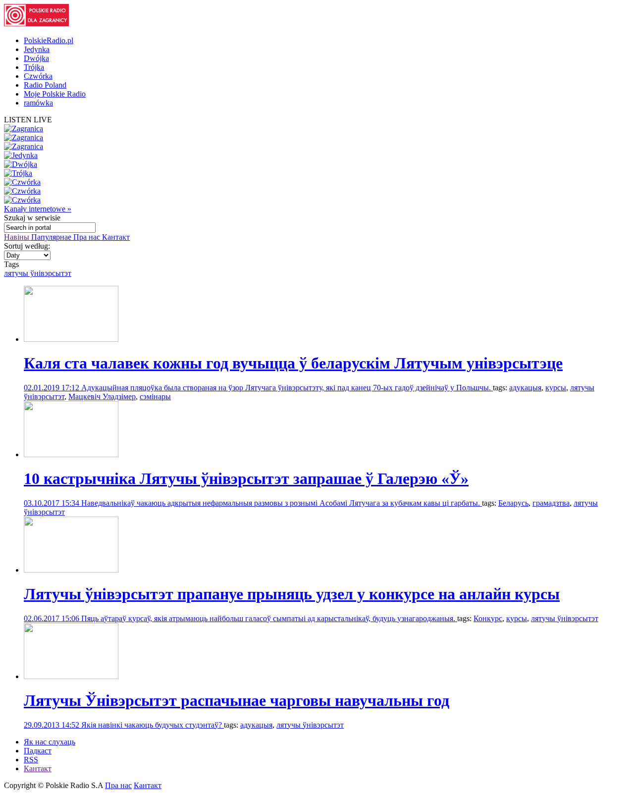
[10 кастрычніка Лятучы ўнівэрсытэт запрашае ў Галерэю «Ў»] (71, 454)
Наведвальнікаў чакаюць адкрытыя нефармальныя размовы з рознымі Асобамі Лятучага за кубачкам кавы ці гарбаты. (281, 503)
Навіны (17, 237)
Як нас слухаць (49, 742)
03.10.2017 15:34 (52, 503)
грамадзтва (551, 503)
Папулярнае (52, 237)
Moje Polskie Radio (55, 94)
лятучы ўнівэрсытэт (37, 273)
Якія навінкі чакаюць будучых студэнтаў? (152, 725)
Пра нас (87, 237)
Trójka (34, 67)
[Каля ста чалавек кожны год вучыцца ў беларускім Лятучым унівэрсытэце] (71, 339)
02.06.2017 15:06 (52, 618)
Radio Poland (45, 85)
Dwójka (36, 58)
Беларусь (513, 503)
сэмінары (155, 396)
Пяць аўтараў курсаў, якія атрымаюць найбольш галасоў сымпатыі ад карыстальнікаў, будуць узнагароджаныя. (269, 618)
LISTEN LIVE (28, 119)
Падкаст (38, 750)
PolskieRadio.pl (48, 40)
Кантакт (116, 237)
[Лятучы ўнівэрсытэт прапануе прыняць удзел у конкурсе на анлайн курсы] (71, 570)
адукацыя (525, 387)
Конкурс (488, 618)
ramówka (38, 103)
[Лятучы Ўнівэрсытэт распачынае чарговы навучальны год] (71, 676)
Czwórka (38, 76)
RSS (31, 759)
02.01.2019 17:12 (52, 387)
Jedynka (37, 49)
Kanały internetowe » (37, 209)
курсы (555, 387)
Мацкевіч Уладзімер (102, 396)
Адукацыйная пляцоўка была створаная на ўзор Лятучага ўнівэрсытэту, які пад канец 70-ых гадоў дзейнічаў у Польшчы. (287, 387)
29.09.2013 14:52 (52, 725)
